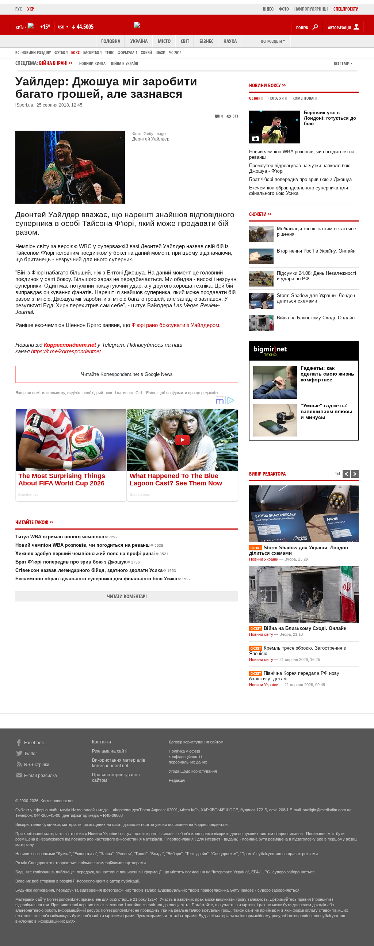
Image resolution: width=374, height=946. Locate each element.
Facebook (34, 742)
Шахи (160, 52)
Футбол (61, 52)
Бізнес (206, 41)
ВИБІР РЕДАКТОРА (267, 473)
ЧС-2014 (175, 52)
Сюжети (258, 214)
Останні (256, 98)
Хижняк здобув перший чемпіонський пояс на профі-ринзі (91, 553)
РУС (18, 9)
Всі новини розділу (33, 52)
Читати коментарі (127, 596)
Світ (185, 41)
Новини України (263, 559)
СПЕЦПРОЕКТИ (346, 9)
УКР (30, 9)
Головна (110, 41)
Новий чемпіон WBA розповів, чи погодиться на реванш (89, 545)
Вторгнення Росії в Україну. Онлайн (316, 251)
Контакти (101, 742)
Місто (164, 41)
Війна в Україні (124, 63)
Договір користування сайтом (196, 742)
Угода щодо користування (193, 771)
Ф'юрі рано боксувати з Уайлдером (175, 325)
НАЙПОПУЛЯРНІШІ (311, 9)
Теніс (109, 52)
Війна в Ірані (88, 62)
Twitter (30, 753)
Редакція (177, 780)
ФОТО (284, 9)
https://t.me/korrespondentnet (66, 351)
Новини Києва (92, 63)
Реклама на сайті (109, 751)
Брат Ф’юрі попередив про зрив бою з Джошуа (77, 562)
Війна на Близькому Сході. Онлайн (316, 317)
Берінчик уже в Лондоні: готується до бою (330, 118)
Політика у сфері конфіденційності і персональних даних (188, 756)
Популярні (277, 98)
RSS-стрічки (36, 764)
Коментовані (305, 98)
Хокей (146, 52)
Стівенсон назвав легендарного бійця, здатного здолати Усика (95, 570)
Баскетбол (92, 52)
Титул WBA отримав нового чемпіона (66, 536)
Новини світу (261, 634)
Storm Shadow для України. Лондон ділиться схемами (316, 298)
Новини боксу (265, 85)
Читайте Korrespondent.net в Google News (127, 374)
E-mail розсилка (40, 775)
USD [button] (61, 27)
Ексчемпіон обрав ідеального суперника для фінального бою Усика (103, 578)
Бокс (75, 52)
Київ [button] (20, 27)
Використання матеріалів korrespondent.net (118, 763)
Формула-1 (127, 52)
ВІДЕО (268, 9)
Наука (230, 41)
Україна (139, 41)
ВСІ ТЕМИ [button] (342, 63)
